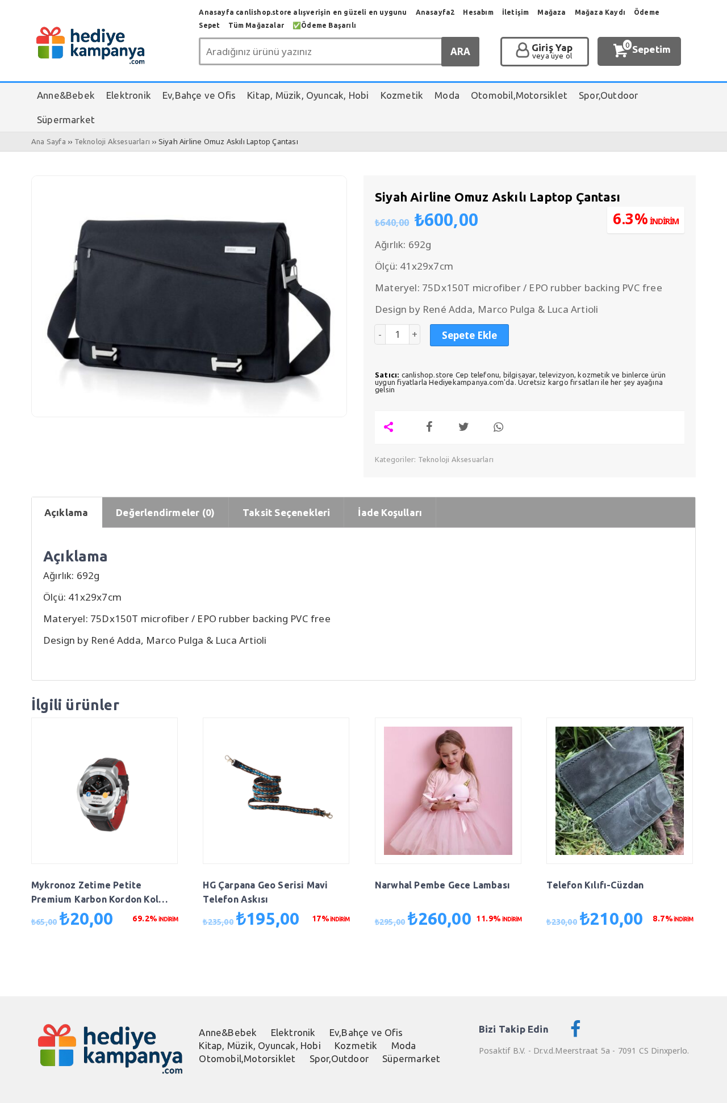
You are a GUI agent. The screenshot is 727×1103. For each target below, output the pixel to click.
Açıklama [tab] (66, 512)
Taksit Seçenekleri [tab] (287, 512)
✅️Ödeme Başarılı (324, 25)
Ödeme (646, 12)
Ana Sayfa (48, 141)
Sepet (209, 25)
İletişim (515, 12)
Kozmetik (356, 1045)
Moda (403, 1045)
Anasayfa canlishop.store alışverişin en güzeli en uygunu (303, 12)
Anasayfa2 (435, 12)
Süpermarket (411, 1058)
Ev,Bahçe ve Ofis (366, 1032)
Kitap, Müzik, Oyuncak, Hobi (259, 1045)
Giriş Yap (552, 52)
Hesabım (478, 12)
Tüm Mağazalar (256, 25)
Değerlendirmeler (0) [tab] (165, 512)
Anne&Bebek (228, 1032)
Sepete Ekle (469, 335)
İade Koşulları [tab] (390, 512)
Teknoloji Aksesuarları (112, 141)
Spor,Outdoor (339, 1058)
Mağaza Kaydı (600, 12)
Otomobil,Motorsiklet (247, 1058)
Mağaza (551, 12)
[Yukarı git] (704, 1083)
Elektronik (293, 1032)
